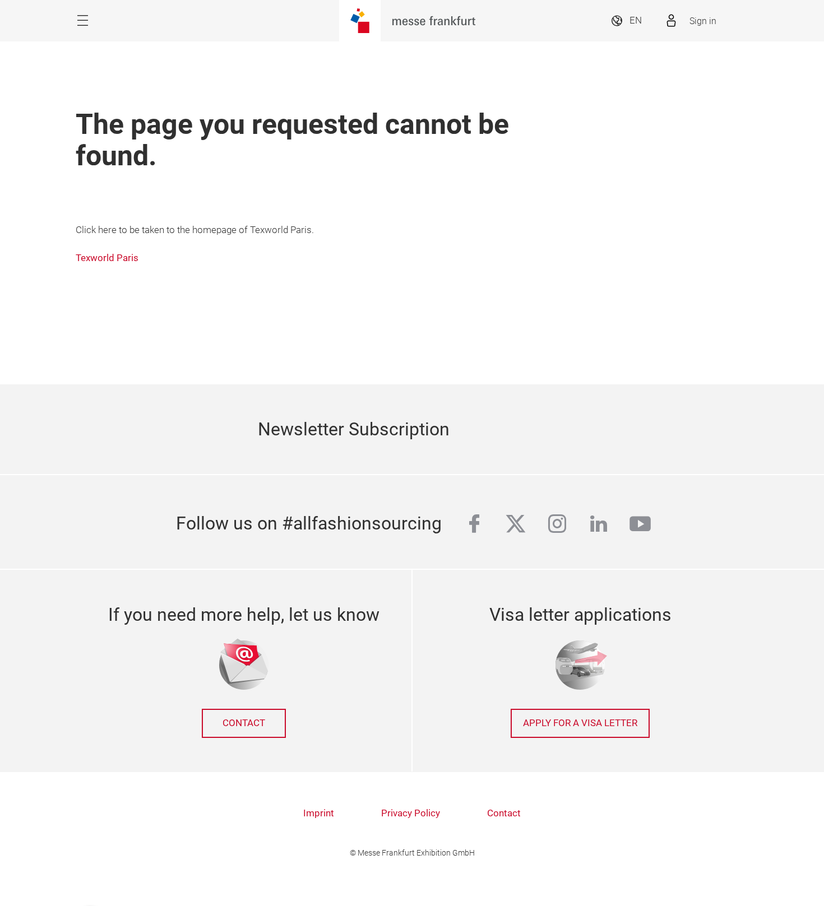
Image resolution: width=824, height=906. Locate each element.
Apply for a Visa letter (580, 723)
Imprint (318, 813)
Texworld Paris (107, 258)
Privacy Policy (410, 813)
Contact (244, 723)
